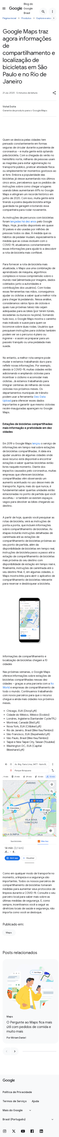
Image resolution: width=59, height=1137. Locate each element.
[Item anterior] (6, 1051)
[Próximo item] (15, 1051)
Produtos (26, 18)
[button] (54, 93)
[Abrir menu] (4, 8)
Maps (9, 932)
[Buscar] (43, 11)
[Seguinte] (53, 18)
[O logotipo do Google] (9, 1080)
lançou (36, 443)
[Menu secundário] (52, 11)
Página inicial (9, 18)
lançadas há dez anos (23, 221)
